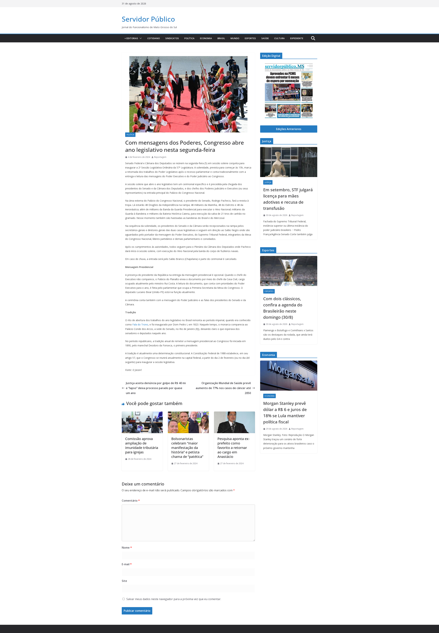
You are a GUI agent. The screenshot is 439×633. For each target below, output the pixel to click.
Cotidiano (153, 38)
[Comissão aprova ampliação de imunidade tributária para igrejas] (142, 414)
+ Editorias (131, 38)
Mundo (234, 38)
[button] (140, 38)
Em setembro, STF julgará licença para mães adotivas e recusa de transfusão (288, 199)
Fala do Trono (140, 324)
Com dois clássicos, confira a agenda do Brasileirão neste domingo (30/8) (282, 308)
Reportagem (160, 157)
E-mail (127, 564)
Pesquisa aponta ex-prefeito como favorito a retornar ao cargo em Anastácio (233, 447)
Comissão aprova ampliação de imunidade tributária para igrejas (141, 445)
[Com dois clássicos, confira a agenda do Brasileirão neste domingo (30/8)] (288, 271)
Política (189, 38)
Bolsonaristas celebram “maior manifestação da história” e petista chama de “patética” (187, 447)
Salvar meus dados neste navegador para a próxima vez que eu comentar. (173, 599)
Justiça (268, 182)
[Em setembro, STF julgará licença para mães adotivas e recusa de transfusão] (288, 162)
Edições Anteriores (288, 129)
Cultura (279, 38)
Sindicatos (172, 38)
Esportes (250, 38)
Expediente (296, 38)
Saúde (265, 38)
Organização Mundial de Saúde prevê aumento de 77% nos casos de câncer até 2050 (223, 388)
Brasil (221, 38)
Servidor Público (148, 19)
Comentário (131, 500)
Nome (127, 547)
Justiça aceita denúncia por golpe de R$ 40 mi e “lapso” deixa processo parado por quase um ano (156, 388)
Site (124, 581)
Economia (206, 38)
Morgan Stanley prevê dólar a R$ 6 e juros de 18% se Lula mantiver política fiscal (285, 412)
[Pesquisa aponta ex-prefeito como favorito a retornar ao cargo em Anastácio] (234, 414)
